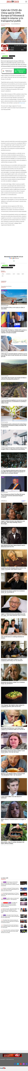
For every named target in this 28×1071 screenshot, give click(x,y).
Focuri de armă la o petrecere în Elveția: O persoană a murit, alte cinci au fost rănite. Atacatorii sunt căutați (10, 931)
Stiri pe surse (22, 102)
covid (14, 273)
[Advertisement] (14, 125)
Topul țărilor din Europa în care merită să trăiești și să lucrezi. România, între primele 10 (13, 378)
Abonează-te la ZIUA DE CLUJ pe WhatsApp (21, 71)
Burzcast (13, 1066)
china (3, 273)
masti (23, 273)
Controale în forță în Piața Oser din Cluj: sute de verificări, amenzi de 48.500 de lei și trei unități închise (10, 916)
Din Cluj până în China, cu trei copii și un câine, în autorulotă (13, 308)
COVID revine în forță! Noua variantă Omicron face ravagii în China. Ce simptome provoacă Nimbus (14, 448)
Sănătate (3, 25)
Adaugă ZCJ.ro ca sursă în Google (8, 71)
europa (18, 273)
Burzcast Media (19, 1066)
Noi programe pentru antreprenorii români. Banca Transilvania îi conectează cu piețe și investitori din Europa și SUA (13, 425)
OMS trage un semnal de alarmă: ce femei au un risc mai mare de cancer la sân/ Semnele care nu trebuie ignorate (14, 355)
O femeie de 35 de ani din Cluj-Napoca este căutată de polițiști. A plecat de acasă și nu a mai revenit (9, 926)
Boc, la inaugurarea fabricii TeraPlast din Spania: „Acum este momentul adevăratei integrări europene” (13, 496)
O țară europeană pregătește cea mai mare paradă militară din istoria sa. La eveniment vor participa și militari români (14, 401)
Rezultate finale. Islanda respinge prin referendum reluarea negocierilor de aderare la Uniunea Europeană (10, 921)
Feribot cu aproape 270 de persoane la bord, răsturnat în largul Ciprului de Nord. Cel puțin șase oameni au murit (10, 889)
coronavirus (8, 273)
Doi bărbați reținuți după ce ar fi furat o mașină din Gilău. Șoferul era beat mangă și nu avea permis (10, 894)
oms (2, 275)
